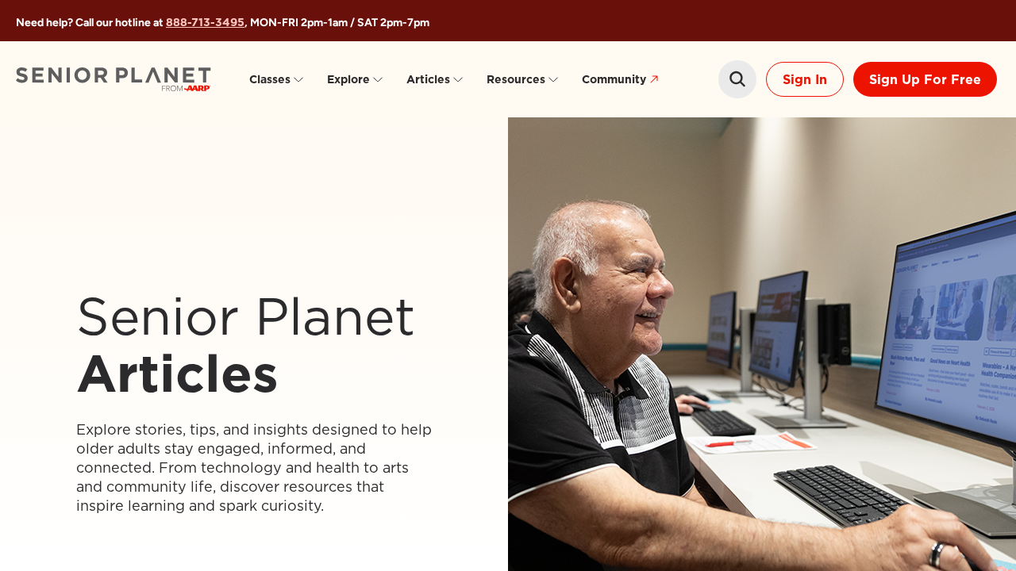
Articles (428, 79)
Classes (270, 79)
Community (614, 79)
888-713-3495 (205, 22)
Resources (516, 79)
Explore (348, 79)
